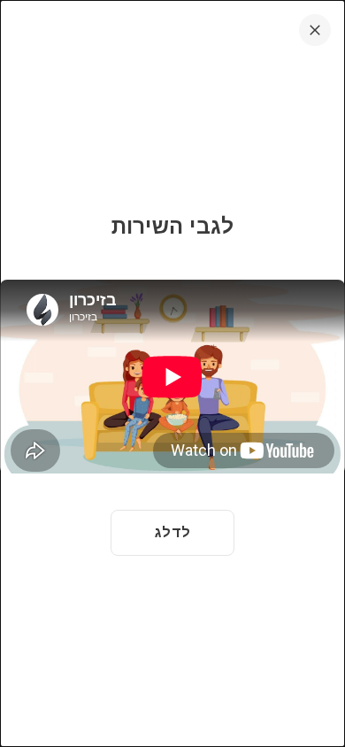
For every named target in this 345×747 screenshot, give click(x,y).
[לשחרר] (315, 30)
